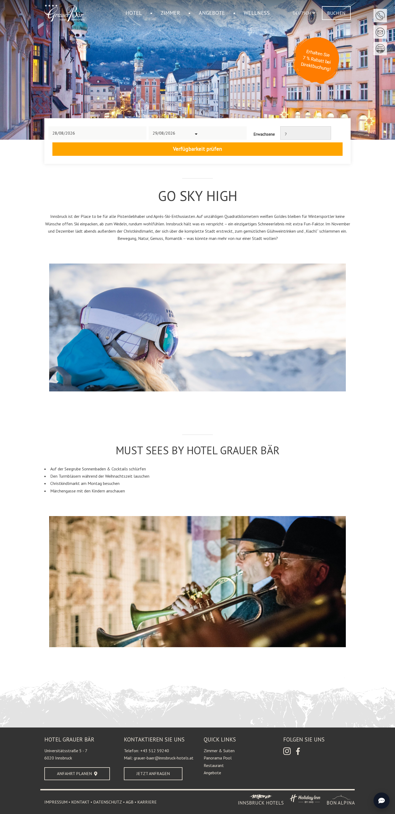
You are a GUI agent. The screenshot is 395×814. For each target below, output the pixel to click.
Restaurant (214, 765)
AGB (130, 802)
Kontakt (80, 802)
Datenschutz (107, 802)
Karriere (147, 802)
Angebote (212, 772)
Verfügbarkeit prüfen (197, 148)
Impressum (55, 802)
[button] (304, 13)
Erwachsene (264, 134)
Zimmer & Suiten (219, 750)
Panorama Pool (218, 758)
